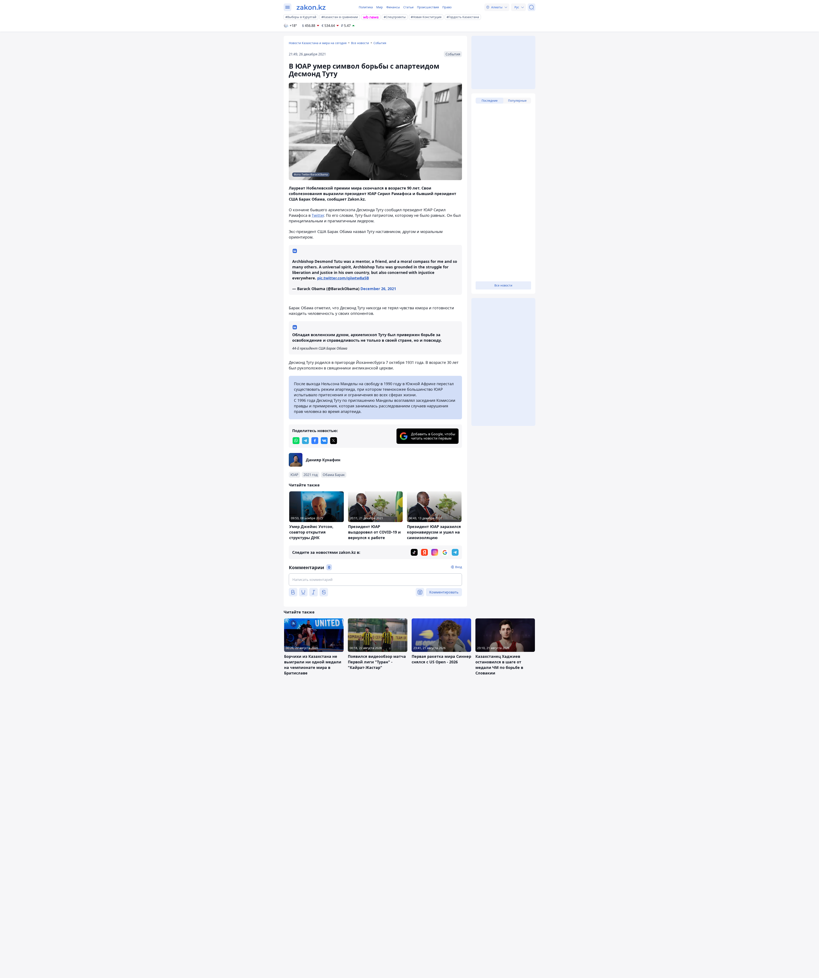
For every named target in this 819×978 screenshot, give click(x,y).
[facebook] (315, 440)
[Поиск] (531, 7)
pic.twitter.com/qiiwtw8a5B (343, 278)
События (379, 43)
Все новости (360, 43)
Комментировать (444, 592)
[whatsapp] (296, 440)
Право (447, 7)
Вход (458, 567)
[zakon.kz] (311, 7)
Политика (366, 7)
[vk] (324, 440)
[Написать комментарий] (375, 579)
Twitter (318, 215)
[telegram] (305, 440)
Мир (379, 7)
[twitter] (333, 440)
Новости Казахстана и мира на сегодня (318, 43)
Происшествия (428, 7)
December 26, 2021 (378, 288)
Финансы (393, 7)
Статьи (408, 7)
